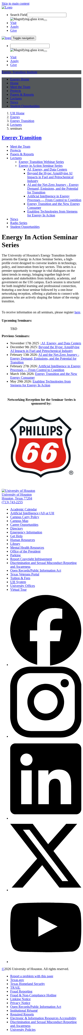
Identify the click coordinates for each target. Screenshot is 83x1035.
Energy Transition (22, 121)
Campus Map (19, 521)
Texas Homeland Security (27, 984)
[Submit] (45, 20)
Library (15, 544)
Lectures (16, 98)
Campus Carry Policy (24, 517)
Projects (15, 91)
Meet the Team (20, 87)
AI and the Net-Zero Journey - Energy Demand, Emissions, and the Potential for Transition (53, 188)
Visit (13, 23)
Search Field (18, 15)
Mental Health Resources (27, 547)
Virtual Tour (18, 589)
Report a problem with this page (31, 976)
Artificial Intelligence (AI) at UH (32, 513)
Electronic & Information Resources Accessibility (43, 1018)
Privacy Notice (20, 1003)
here (77, 312)
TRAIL (15, 987)
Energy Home (19, 79)
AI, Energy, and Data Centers (47, 169)
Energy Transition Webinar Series (41, 162)
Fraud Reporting (21, 991)
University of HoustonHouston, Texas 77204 (17, 496)
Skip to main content (15, 3)
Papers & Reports (22, 94)
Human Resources (22, 540)
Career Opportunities (24, 524)
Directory (16, 528)
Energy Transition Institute (19, 72)
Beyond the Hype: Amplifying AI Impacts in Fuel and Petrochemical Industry (50, 177)
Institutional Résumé (24, 1010)
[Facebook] (45, 664)
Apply (14, 26)
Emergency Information (26, 532)
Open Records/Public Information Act (35, 570)
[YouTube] (45, 961)
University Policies (23, 1029)
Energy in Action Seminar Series (41, 165)
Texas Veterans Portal (24, 574)
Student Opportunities (25, 106)
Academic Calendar (23, 509)
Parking (15, 555)
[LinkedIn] (45, 818)
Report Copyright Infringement (31, 559)
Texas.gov (17, 980)
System (18, 582)
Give (13, 30)
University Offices (22, 586)
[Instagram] (45, 736)
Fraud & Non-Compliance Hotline (33, 995)
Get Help (16, 536)
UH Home (17, 113)
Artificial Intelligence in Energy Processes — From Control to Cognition (54, 198)
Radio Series (18, 223)
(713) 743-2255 (12, 502)
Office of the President (25, 551)
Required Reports (22, 1014)
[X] (45, 890)
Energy (15, 117)
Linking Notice (20, 999)
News (14, 102)
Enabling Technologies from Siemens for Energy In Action (52, 213)
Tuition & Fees (20, 578)
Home (14, 83)
